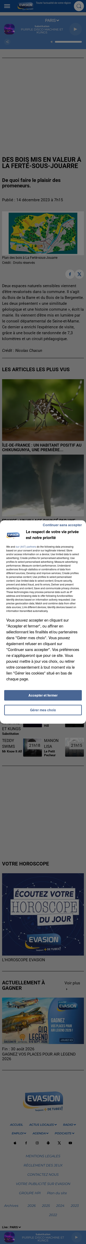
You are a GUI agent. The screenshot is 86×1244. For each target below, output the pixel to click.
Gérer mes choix (43, 709)
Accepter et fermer (43, 695)
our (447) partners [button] (26, 546)
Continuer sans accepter (62, 524)
